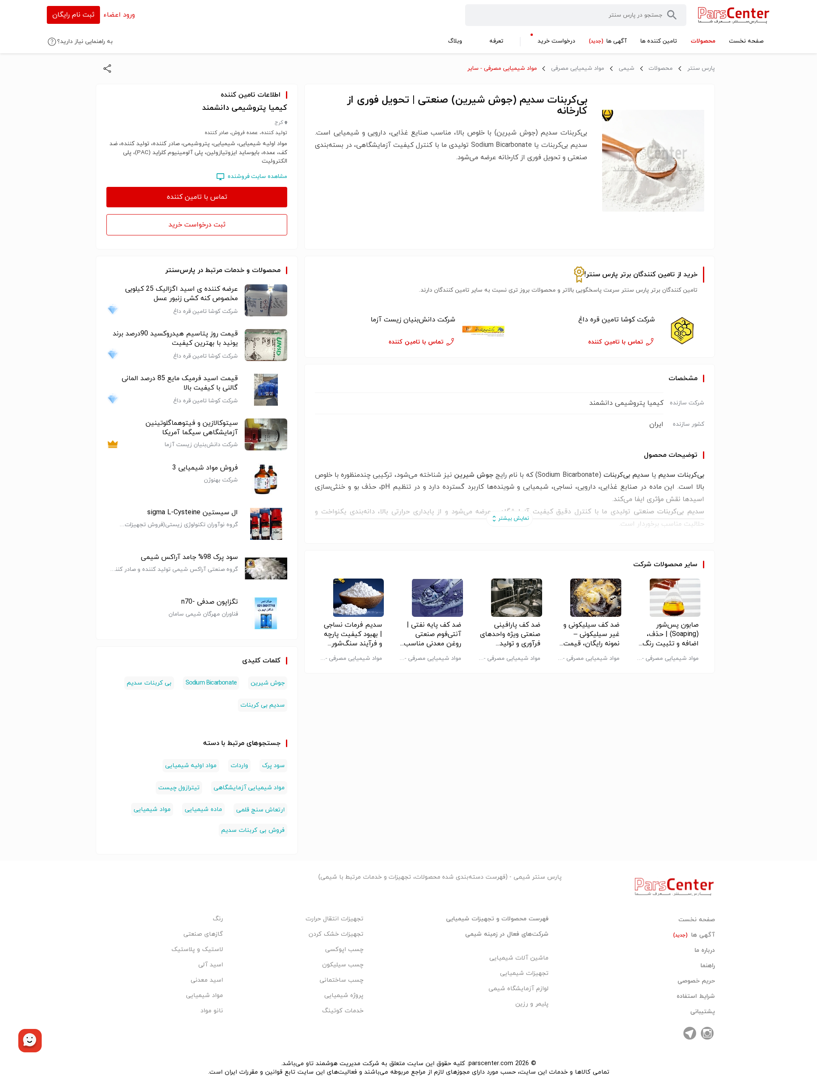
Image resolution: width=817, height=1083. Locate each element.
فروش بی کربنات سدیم (253, 830)
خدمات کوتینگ (342, 1010)
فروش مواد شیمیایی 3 (205, 468)
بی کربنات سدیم (149, 683)
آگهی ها (694, 935)
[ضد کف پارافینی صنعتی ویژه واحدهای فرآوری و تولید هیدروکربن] (509, 598)
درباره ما (704, 950)
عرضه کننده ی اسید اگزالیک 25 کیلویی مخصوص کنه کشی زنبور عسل (181, 293)
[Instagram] (707, 1033)
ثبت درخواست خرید (197, 224)
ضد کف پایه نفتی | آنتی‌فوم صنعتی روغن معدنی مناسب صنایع (432, 634)
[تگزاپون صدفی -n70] (266, 613)
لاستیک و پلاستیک (197, 949)
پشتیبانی (702, 1012)
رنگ (218, 918)
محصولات (660, 68)
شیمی (626, 68)
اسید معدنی (207, 980)
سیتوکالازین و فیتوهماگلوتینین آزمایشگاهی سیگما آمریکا (192, 427)
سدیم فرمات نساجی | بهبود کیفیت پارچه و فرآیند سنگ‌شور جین (353, 634)
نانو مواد (211, 1010)
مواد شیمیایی (152, 809)
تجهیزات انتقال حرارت (334, 918)
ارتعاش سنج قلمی (260, 809)
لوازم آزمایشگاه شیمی (518, 988)
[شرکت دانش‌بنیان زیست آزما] (483, 331)
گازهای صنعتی (203, 934)
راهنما (707, 966)
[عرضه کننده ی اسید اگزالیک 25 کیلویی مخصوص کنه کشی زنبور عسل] (266, 300)
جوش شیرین (268, 683)
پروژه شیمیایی (343, 995)
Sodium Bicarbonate (211, 683)
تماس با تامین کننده (197, 197)
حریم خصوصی (696, 981)
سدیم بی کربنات (262, 705)
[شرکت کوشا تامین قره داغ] (683, 331)
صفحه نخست (696, 920)
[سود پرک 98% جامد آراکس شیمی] (266, 568)
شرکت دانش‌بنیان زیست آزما (413, 319)
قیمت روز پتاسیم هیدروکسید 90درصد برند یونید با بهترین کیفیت (175, 338)
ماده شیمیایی (203, 809)
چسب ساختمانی (341, 980)
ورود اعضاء (119, 15)
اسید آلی (210, 964)
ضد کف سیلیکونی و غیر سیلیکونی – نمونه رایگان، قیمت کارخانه (591, 634)
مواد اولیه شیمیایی (191, 765)
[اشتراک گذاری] (107, 68)
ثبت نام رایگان (73, 15)
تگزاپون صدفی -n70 (209, 602)
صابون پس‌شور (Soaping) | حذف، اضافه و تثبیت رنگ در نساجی (671, 634)
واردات (239, 765)
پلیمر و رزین (531, 1004)
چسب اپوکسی (344, 949)
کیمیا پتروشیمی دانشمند (245, 108)
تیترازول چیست (179, 787)
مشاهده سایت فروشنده (257, 176)
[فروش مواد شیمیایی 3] (266, 479)
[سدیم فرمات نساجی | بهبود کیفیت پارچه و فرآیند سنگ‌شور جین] (351, 598)
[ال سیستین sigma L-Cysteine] (266, 524)
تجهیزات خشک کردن (336, 934)
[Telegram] (689, 1033)
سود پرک (273, 765)
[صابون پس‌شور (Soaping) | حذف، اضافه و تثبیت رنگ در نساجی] (667, 598)
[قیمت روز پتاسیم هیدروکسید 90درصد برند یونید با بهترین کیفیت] (266, 345)
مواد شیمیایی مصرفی (577, 68)
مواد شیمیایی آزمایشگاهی (249, 787)
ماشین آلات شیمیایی (518, 958)
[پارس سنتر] (733, 15)
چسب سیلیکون (342, 964)
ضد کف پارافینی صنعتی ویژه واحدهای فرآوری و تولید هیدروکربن (510, 634)
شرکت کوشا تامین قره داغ (616, 319)
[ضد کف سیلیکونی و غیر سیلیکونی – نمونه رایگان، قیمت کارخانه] (588, 598)
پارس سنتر (701, 68)
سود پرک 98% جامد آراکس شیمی (189, 557)
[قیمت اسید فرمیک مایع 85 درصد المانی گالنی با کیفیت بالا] (266, 390)
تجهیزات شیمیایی (524, 973)
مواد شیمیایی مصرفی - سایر (502, 68)
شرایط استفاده (696, 996)
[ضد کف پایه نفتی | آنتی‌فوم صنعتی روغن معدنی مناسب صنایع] (430, 598)
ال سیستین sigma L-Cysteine (192, 512)
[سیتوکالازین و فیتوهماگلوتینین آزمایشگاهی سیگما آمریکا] (266, 434)
